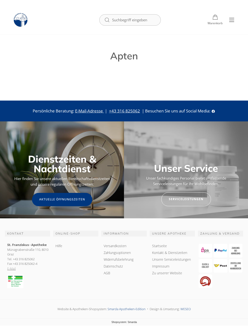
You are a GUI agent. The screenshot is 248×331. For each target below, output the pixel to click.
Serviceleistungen (186, 199)
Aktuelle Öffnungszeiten (62, 199)
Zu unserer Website (167, 273)
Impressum (160, 266)
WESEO (185, 309)
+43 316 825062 (124, 111)
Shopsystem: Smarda (124, 322)
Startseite (159, 246)
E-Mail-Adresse (89, 111)
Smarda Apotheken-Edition (127, 309)
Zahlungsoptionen (117, 252)
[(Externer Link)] (27, 281)
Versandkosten (115, 246)
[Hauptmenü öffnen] (232, 20)
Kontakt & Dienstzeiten (169, 252)
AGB (107, 273)
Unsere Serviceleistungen (171, 259)
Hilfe (58, 246)
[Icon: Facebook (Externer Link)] (213, 111)
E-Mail (11, 268)
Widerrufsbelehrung (118, 259)
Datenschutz (113, 266)
